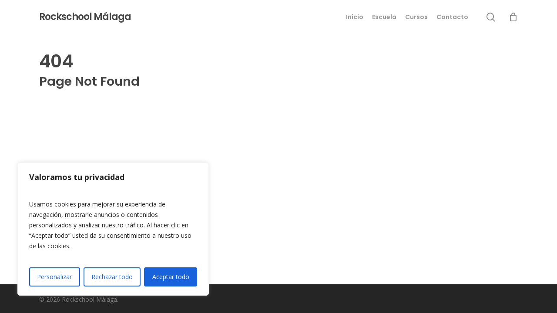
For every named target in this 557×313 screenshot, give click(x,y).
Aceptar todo (170, 277)
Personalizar (54, 277)
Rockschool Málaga (85, 17)
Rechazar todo (112, 277)
